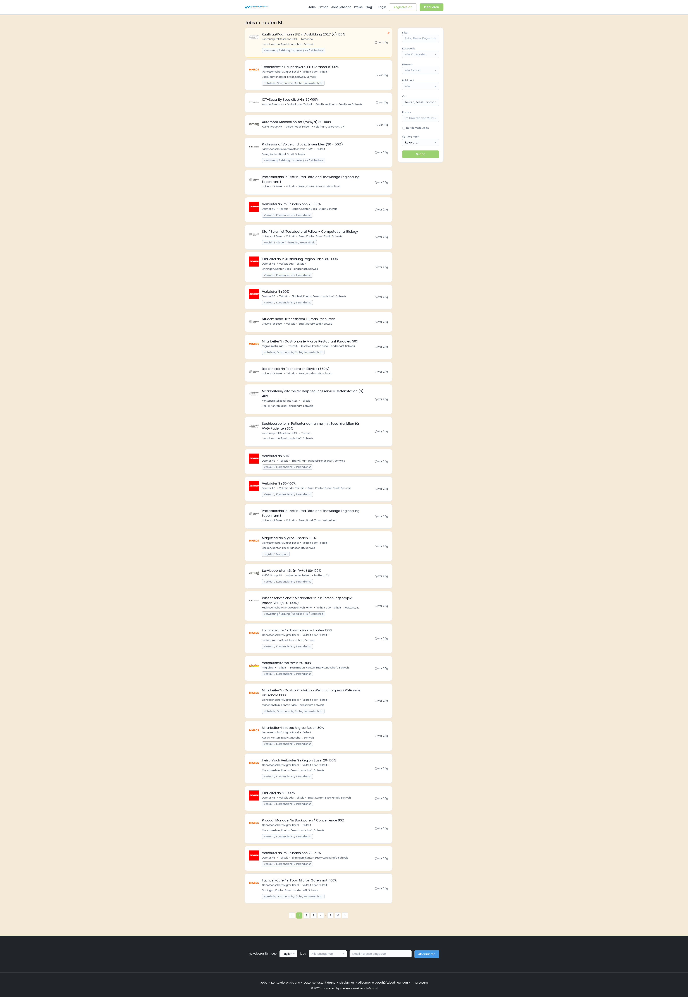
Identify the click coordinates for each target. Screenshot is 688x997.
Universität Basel (272, 186)
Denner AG (268, 209)
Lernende (307, 39)
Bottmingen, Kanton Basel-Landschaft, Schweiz (319, 667)
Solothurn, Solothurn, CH (329, 126)
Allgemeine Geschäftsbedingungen (383, 983)
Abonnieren (427, 954)
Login (382, 7)
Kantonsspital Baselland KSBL (279, 39)
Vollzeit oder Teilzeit (314, 71)
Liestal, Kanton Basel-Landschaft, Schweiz (288, 44)
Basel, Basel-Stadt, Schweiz (315, 323)
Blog (369, 7)
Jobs (312, 7)
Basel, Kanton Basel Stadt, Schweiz (320, 186)
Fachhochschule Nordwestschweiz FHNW (287, 149)
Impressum (420, 983)
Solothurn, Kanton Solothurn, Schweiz (339, 104)
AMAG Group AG (272, 126)
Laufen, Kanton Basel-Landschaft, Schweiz (288, 640)
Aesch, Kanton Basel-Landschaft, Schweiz (288, 737)
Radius (406, 112)
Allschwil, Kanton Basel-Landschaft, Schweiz (319, 296)
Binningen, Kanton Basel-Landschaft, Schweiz (290, 269)
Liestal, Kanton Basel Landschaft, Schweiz (287, 406)
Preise (358, 7)
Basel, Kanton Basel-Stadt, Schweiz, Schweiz (289, 77)
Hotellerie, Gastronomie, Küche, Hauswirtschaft (293, 83)
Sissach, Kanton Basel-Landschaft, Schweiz (289, 548)
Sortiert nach (410, 136)
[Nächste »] (345, 915)
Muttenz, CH (321, 575)
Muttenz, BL (352, 607)
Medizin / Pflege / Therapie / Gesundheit (289, 242)
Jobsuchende (341, 7)
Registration (402, 7)
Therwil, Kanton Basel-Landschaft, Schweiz (318, 460)
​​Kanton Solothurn (273, 104)
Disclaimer (346, 983)
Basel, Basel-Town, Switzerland (317, 520)
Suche (420, 154)
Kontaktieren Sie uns (285, 983)
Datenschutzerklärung (319, 983)
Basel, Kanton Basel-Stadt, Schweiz (283, 154)
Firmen (323, 7)
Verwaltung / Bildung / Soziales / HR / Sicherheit (293, 50)
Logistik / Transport (276, 554)
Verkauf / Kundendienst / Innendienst (287, 215)
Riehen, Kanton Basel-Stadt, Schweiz (314, 209)
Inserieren (431, 7)
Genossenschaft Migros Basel (280, 71)
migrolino (268, 667)
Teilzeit (320, 149)
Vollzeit (290, 186)
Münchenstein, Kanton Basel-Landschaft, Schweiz (293, 705)
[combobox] (420, 54)
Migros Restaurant (273, 346)
